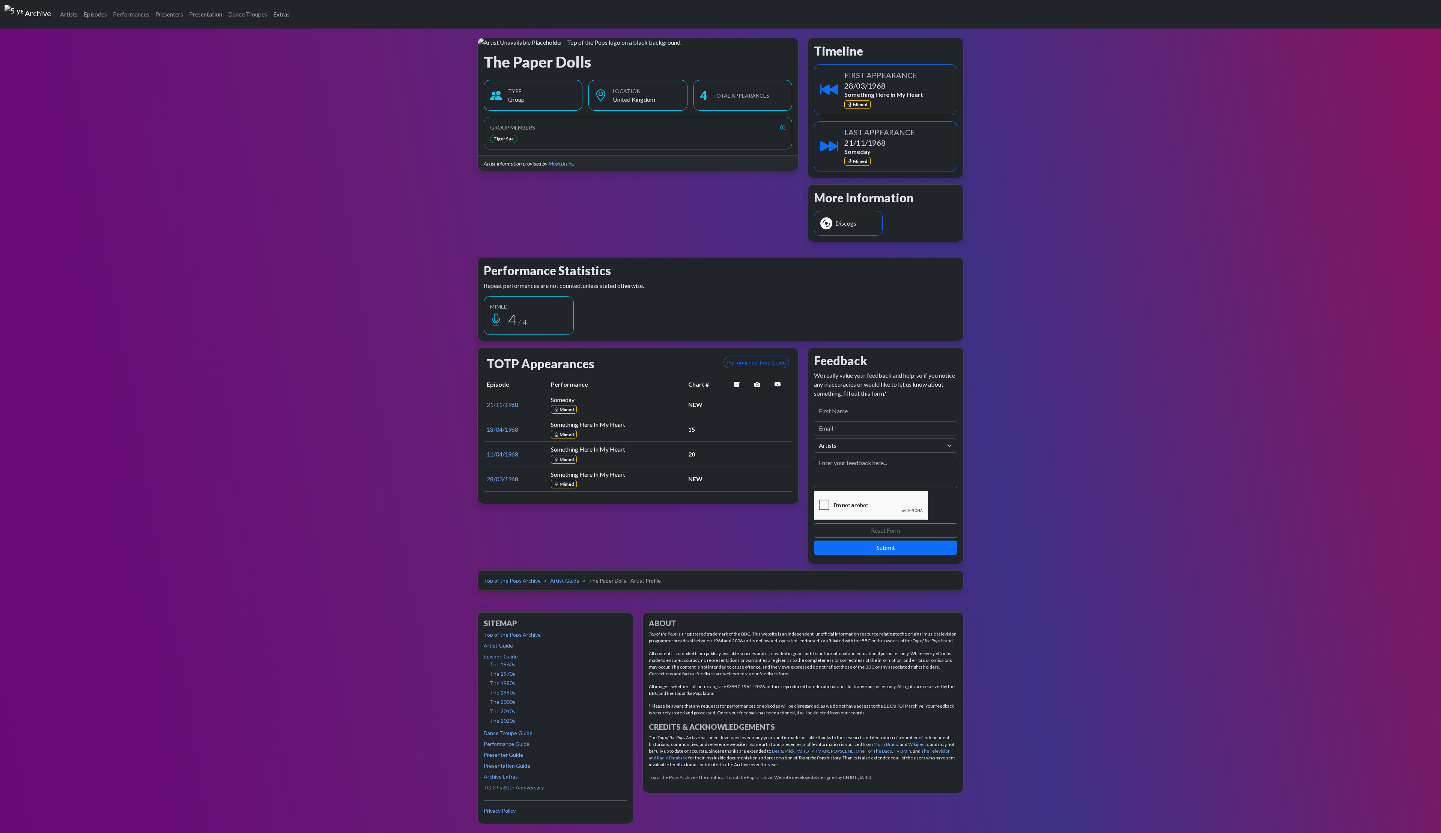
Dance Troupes (247, 14)
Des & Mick (783, 751)
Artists (69, 14)
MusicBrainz (562, 163)
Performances (131, 14)
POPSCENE (842, 751)
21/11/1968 (502, 404)
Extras (281, 14)
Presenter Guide (503, 755)
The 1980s (502, 683)
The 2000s (502, 702)
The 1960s (502, 664)
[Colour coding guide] (783, 127)
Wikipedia (918, 744)
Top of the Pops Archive (512, 580)
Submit (886, 547)
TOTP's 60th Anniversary (514, 787)
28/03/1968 (502, 478)
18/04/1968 (502, 429)
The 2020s (502, 720)
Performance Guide (506, 744)
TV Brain (902, 751)
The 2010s (502, 711)
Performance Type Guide (756, 362)
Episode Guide (501, 656)
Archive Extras (501, 776)
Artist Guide (564, 580)
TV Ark (822, 751)
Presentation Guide (507, 765)
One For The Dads (874, 751)
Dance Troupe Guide (508, 733)
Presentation (205, 14)
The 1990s (502, 692)
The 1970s (502, 673)
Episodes (95, 14)
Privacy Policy (500, 810)
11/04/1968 (502, 454)
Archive (37, 12)
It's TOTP (805, 751)
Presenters (169, 14)
